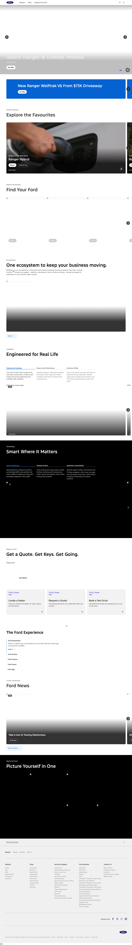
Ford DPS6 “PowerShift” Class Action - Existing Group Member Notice (90, 884)
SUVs (6, 872)
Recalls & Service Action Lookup (64, 881)
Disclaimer (71, 937)
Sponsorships (83, 872)
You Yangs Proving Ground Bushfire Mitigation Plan (90, 901)
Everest (22, 852)
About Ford (82, 868)
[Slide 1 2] (122, 70)
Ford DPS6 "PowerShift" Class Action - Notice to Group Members (90, 880)
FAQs (80, 876)
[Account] (124, 2)
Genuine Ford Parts (60, 876)
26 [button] (67, 471)
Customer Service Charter (111, 874)
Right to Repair (58, 883)
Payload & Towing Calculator (63, 898)
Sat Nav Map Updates (61, 885)
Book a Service (108, 868)
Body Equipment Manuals (62, 870)
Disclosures (12, 842)
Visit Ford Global (79, 937)
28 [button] (29, 476)
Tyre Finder (57, 891)
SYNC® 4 (32, 885)
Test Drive (33, 887)
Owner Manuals (59, 878)
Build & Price (34, 872)
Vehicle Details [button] (12, 170)
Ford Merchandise (84, 894)
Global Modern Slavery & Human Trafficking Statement (89, 897)
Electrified (8, 878)
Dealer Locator (108, 876)
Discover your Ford (60, 872)
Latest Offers (33, 874)
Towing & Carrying (60, 896)
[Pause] (128, 70)
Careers (81, 874)
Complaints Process (109, 870)
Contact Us (107, 872)
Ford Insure (33, 878)
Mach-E (29, 852)
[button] (119, 70)
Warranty (57, 894)
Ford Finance (34, 876)
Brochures (33, 870)
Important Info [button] (9, 62)
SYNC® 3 (57, 887)
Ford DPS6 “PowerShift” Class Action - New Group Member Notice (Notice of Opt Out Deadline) (90, 889)
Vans (6, 870)
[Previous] (7, 37)
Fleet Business (34, 881)
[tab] (20, 368)
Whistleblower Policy (85, 904)
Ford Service (58, 868)
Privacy (66, 937)
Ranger (15, 852)
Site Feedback (60, 937)
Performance (9, 876)
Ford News (82, 870)
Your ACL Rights (84, 906)
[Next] (125, 37)
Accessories (33, 868)
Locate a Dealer (34, 883)
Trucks (7, 868)
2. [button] (102, 85)
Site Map (53, 937)
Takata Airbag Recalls (60, 889)
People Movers (9, 874)
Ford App (57, 874)
